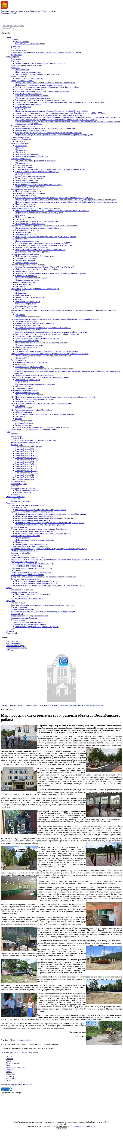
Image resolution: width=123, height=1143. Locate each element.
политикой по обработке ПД (83, 1126)
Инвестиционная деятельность (28, 191)
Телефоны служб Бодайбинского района (27, 575)
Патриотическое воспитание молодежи (31, 278)
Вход (8, 1080)
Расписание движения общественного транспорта (31, 568)
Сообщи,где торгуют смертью (27, 347)
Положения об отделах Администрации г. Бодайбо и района (40, 63)
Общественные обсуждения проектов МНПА (34, 520)
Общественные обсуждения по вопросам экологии (36, 516)
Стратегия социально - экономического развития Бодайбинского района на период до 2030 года (54, 198)
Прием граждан (17, 614)
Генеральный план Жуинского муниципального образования (40, 250)
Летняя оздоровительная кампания (25, 579)
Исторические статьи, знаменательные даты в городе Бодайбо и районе (44, 414)
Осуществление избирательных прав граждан (29, 546)
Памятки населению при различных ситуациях (34, 399)
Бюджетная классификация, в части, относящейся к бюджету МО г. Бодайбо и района (50, 169)
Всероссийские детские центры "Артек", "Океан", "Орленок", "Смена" (44, 267)
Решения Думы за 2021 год (26, 466)
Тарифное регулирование (25, 258)
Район (8, 37)
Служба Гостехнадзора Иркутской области (28, 557)
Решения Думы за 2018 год (26, 460)
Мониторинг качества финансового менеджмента (35, 161)
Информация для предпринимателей (30, 187)
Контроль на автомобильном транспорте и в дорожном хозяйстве (42, 427)
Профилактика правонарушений (28, 317)
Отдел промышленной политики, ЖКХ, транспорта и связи (35, 208)
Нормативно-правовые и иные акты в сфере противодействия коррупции (45, 128)
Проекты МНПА (22, 70)
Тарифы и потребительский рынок (25, 254)
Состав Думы (16, 436)
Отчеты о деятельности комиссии (29, 345)
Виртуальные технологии (21, 1084)
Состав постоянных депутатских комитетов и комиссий (33, 440)
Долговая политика (23, 174)
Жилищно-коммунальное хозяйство (30, 224)
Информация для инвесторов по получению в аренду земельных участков (45, 237)
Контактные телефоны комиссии (28, 336)
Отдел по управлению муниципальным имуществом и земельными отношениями (44, 226)
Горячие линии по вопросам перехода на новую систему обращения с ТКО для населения (52, 211)
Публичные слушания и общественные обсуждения (32, 512)
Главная (4, 705)
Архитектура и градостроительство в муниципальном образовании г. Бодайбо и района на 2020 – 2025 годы (60, 102)
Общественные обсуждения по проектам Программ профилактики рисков (45, 518)
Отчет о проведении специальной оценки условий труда (38, 185)
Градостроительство (19, 239)
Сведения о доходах (23, 492)
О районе (14, 39)
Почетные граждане (19, 50)
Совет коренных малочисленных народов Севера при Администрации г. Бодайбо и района (48, 585)
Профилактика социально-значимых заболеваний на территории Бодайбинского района (51, 111)
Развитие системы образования (28, 104)
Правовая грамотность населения (29, 395)
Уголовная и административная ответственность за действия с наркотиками (46, 351)
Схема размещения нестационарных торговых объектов (38, 228)
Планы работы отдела (24, 271)
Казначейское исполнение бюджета (29, 178)
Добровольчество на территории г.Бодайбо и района (36, 269)
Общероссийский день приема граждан (27, 622)
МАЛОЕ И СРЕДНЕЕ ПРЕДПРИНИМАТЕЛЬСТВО (32, 564)
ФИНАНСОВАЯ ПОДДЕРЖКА (28, 566)
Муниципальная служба (20, 137)
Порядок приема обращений (22, 609)
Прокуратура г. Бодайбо (20, 553)
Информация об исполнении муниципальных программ (38, 85)
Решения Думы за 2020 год (26, 464)
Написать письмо (18, 603)
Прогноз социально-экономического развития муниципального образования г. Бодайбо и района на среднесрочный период (66, 202)
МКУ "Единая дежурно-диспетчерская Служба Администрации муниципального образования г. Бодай (53, 397)
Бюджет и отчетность (24, 167)
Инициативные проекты (25, 206)
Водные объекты (22, 382)
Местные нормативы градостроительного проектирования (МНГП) (43, 243)
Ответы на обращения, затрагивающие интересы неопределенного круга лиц (42, 605)
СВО (13, 629)
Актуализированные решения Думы (25, 442)
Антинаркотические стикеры (27, 321)
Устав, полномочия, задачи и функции (26, 65)
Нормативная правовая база (26, 180)
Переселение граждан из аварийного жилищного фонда (34, 429)
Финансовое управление (21, 159)
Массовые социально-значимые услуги (27, 598)
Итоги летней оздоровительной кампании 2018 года (36, 581)
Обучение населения (23, 386)
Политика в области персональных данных (28, 624)
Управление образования (21, 139)
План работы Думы (19, 484)
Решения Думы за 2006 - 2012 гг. (28, 447)
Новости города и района (16, 648)
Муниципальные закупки (21, 76)
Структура (15, 61)
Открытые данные (18, 507)
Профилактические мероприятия (28, 330)
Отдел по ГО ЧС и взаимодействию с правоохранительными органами (40, 377)
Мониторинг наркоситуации (27, 341)
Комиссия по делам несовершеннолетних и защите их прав (35, 289)
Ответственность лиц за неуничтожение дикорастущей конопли (41, 343)
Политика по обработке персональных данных (20, 1052)
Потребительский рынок (25, 260)
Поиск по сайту (12, 633)
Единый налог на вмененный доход (30, 176)
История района (22, 42)
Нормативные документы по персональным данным (36, 627)
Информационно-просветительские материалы (34, 540)
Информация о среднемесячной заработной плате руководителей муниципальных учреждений (54, 135)
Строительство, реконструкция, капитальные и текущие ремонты (42, 91)
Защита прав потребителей (26, 263)
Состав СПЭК (21, 358)
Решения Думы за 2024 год (26, 473)
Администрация (12, 57)
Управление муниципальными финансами (32, 98)
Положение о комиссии (20, 501)
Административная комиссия (23, 282)
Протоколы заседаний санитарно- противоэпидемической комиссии (43, 356)
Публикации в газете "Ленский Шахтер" (32, 544)
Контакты (15, 486)
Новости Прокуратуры (15, 646)
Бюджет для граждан (23, 165)
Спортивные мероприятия (26, 276)
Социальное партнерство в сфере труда (31, 362)
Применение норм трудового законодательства (34, 375)
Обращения (10, 601)
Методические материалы (26, 306)
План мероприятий (23, 538)
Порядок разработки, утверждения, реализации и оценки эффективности (45, 83)
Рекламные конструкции (25, 234)
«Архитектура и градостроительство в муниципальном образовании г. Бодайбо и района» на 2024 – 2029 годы (60, 113)
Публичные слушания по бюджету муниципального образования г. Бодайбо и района (50, 514)
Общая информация (23, 408)
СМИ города (16, 570)
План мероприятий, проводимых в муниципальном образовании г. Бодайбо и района (46, 52)
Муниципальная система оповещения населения (35, 384)
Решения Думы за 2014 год (26, 451)
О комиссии (20, 291)
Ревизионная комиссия (15, 497)
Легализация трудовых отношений (29, 367)
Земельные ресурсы (23, 232)
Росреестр (15, 555)
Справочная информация (25, 304)
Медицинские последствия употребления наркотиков (37, 338)
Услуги (9, 588)
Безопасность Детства (24, 308)
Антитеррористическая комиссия (24, 390)
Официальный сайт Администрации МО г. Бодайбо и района (40, 510)
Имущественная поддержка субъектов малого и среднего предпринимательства (43, 577)
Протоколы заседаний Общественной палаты (34, 531)
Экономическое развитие (25, 195)
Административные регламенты (24, 592)
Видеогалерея (16, 55)
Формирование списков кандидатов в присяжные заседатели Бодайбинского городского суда (49, 549)
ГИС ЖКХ (19, 219)
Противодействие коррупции (23, 126)
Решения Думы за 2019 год (26, 462)
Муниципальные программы (22, 81)
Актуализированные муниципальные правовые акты (37, 74)
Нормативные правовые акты (27, 302)
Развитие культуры (23, 107)
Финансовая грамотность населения (25, 536)
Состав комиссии (22, 349)
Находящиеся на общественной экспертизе (33, 594)
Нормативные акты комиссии (27, 325)
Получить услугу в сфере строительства (31, 247)
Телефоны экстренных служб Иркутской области (31, 572)
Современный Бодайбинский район (30, 44)
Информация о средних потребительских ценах (35, 256)
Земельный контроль (23, 425)
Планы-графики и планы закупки (29, 78)
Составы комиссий (23, 284)
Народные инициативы (25, 204)
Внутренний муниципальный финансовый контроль (37, 172)
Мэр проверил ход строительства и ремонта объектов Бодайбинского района (71, 705)
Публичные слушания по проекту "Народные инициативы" (40, 525)
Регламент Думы (17, 438)
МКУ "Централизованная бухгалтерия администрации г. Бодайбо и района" (42, 403)
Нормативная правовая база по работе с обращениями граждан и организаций (43, 611)
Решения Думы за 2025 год (26, 475)
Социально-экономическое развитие (25, 189)
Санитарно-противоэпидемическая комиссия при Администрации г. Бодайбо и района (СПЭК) (50, 354)
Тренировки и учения (24, 388)
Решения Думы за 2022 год (26, 468)
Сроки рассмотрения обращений (24, 618)
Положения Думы (18, 481)
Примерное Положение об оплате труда (31, 156)
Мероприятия (21, 146)
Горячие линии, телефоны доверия (29, 297)
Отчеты (18, 299)
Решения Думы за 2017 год (26, 458)
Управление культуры (19, 143)
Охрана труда (20, 364)
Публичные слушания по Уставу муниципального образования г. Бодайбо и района (49, 523)
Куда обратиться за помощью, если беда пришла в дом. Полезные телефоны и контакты (51, 332)
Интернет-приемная (19, 607)
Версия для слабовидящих (13, 26)
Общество (10, 503)
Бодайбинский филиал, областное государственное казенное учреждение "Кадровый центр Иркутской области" (57, 559)
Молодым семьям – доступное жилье (30, 89)
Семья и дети (20, 109)
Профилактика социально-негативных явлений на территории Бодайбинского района (50, 273)
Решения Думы (17, 445)
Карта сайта (10, 1078)
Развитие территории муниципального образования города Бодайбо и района (47, 87)
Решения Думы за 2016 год (26, 455)
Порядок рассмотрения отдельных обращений (29, 616)
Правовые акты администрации (28, 72)
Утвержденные (21, 596)
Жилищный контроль (24, 423)
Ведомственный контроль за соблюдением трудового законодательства (44, 369)
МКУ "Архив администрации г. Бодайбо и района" (32, 410)
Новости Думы (12, 641)
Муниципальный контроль (22, 421)
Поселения (15, 48)
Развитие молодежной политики (28, 94)
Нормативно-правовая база (26, 490)
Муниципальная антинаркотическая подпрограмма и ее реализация (43, 328)
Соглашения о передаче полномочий (30, 193)
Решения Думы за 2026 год (26, 477)
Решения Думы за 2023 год (26, 471)
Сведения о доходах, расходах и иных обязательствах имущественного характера (48, 133)
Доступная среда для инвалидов (24, 562)
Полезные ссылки (18, 620)
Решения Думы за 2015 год (26, 453)
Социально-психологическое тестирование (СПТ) (35, 323)
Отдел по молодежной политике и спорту (28, 265)
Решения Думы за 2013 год (26, 449)
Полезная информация (24, 401)
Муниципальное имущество (27, 230)
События (9, 650)
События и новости (23, 295)
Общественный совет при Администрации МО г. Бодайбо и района (43, 533)
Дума (8, 432)
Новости (14, 434)
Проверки (19, 148)
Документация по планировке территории (32, 252)
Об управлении (21, 150)
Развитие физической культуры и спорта (32, 96)
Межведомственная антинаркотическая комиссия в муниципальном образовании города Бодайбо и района (54, 319)
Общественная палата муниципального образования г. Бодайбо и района (40, 529)
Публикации (20, 293)
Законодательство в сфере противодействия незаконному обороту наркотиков (47, 334)
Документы (15, 68)
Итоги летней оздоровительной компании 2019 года (36, 583)
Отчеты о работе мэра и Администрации (27, 505)
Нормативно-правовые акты (27, 241)
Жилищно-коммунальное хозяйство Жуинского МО (36, 221)
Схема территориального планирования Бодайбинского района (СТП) (44, 245)
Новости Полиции (13, 643)
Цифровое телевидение (25, 217)
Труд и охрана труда (19, 360)
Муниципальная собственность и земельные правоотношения (40, 100)
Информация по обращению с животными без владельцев (39, 213)
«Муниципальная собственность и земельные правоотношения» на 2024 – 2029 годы (50, 115)
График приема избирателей (22, 479)
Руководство (16, 59)
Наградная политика (19, 527)
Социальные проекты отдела (27, 280)
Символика (15, 46)
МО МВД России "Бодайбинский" (25, 551)
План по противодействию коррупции (31, 130)
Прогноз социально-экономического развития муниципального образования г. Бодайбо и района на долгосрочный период (65, 200)
